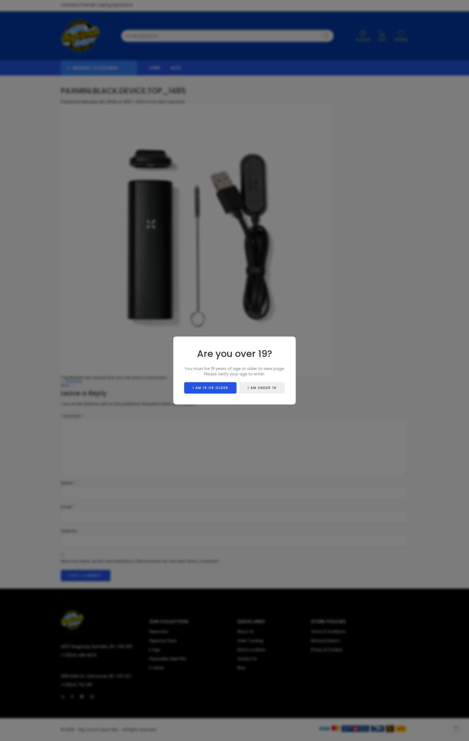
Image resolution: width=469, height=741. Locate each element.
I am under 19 (262, 387)
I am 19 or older (210, 387)
